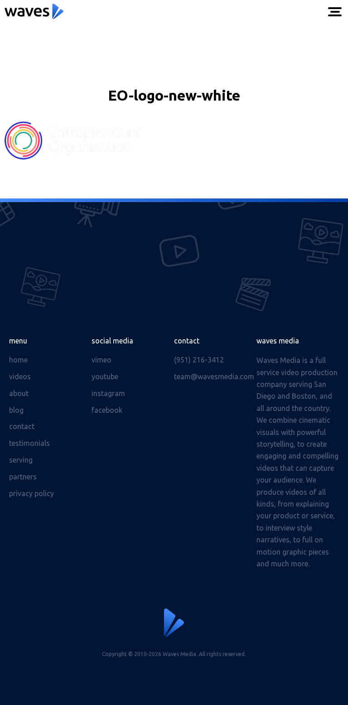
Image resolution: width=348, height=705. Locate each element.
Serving (21, 460)
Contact (21, 426)
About (19, 393)
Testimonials (29, 443)
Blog (16, 410)
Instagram (108, 393)
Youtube (105, 376)
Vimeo (101, 360)
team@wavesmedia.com (214, 376)
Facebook (107, 410)
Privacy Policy (31, 493)
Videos (20, 376)
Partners (23, 477)
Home (18, 360)
